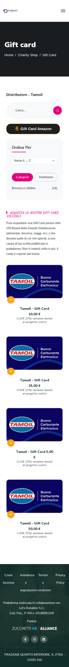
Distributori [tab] (46, 177)
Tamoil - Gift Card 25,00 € (34, 386)
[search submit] (57, 110)
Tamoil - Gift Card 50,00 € (34, 530)
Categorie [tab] (22, 177)
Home (8, 55)
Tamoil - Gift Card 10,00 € (34, 315)
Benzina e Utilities (24, 188)
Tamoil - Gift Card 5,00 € (34, 458)
